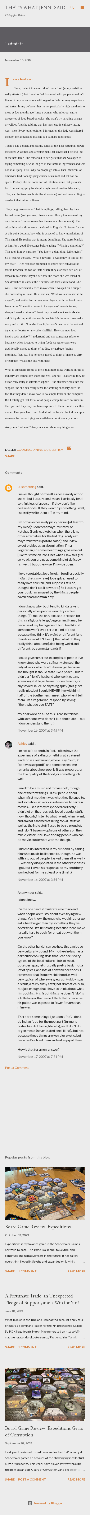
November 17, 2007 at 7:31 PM (40, 1056)
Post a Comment (17, 1067)
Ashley (22, 743)
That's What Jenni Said (35, 7)
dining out (41, 449)
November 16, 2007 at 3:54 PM (40, 879)
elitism (57, 449)
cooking (24, 449)
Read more (76, 1271)
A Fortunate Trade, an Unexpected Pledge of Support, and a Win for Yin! (42, 1299)
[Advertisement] (45, 1112)
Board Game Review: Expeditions (38, 1226)
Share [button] (10, 456)
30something (27, 487)
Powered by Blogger (47, 1503)
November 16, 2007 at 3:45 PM (40, 730)
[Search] (72, 7)
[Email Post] (69, 449)
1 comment (27, 1271)
